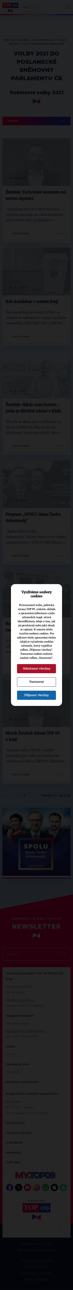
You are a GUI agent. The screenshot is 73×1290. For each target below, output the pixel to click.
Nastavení (36, 681)
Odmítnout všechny (36, 668)
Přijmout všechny (36, 695)
